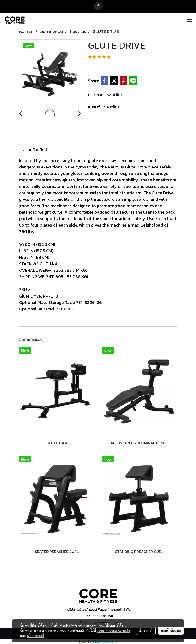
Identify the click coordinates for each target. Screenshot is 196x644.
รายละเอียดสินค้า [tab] (35, 149)
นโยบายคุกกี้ (35, 635)
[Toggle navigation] (190, 20)
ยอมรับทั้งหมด (171, 630)
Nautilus (114, 95)
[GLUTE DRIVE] (50, 72)
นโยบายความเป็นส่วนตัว (113, 630)
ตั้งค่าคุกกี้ (145, 630)
